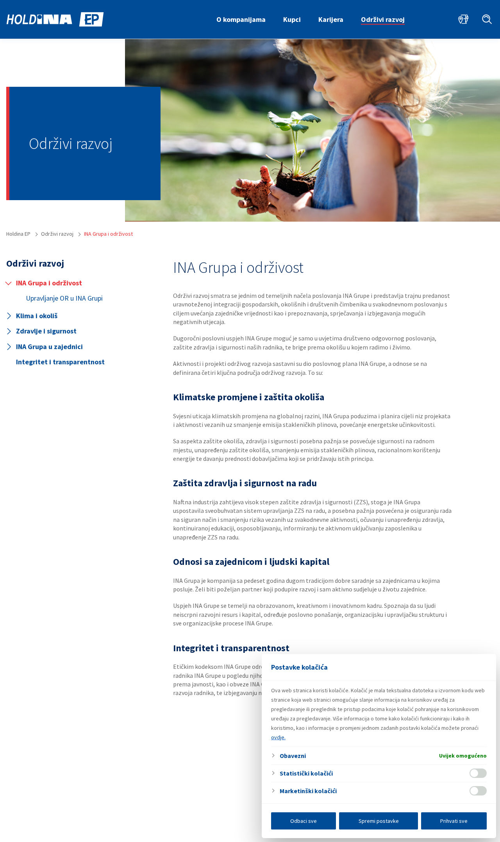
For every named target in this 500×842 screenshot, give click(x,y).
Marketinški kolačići (308, 791)
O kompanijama (241, 19)
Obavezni (293, 756)
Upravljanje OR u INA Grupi (64, 298)
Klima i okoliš (36, 315)
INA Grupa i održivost (49, 282)
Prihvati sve (454, 820)
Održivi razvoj (383, 19)
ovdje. (278, 737)
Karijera (330, 19)
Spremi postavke (379, 820)
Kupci (292, 19)
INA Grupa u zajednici (49, 346)
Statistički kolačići (306, 773)
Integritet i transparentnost (60, 361)
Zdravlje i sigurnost (46, 330)
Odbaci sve (303, 820)
